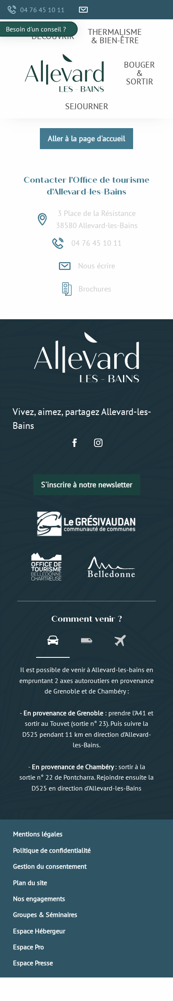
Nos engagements (39, 898)
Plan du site (30, 882)
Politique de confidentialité (52, 850)
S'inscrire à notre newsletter (86, 484)
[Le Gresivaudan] (86, 523)
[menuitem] (53, 36)
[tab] (53, 641)
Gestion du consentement (49, 866)
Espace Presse (33, 963)
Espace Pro (28, 947)
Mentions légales (38, 834)
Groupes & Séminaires (45, 914)
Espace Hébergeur (39, 931)
